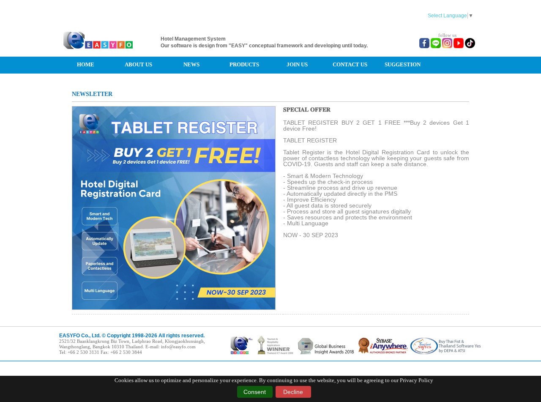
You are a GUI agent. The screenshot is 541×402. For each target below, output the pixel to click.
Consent (254, 391)
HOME (85, 64)
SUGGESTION (403, 64)
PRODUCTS (244, 64)
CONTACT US (350, 64)
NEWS (191, 64)
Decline (293, 391)
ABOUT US (138, 64)
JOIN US (297, 64)
